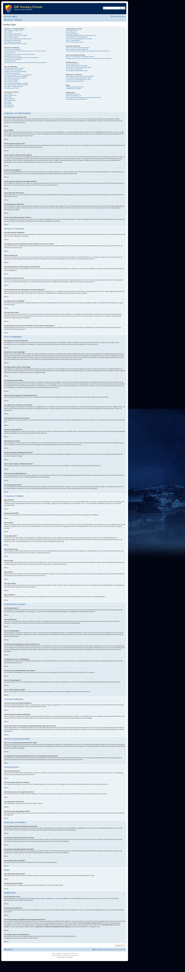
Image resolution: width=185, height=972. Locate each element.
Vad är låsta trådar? (9, 105)
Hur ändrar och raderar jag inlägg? (13, 69)
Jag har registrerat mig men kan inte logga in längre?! (18, 38)
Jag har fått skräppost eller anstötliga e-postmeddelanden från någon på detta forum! (88, 51)
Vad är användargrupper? (72, 33)
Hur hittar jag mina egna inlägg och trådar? (77, 70)
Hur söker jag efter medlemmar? (74, 69)
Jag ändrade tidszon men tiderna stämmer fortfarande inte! (19, 54)
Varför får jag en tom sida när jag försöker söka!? (78, 67)
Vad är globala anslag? (10, 100)
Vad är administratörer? (72, 30)
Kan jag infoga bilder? (9, 98)
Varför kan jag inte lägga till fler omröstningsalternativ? (18, 75)
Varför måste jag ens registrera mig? (13, 30)
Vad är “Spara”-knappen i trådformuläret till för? (16, 84)
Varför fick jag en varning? (11, 81)
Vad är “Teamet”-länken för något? (75, 42)
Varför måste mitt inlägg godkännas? (13, 86)
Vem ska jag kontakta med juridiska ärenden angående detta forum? (83, 97)
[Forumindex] (9, 9)
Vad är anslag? (8, 102)
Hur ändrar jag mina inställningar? (12, 49)
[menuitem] (15, 16)
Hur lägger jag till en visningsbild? (12, 59)
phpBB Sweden (67, 955)
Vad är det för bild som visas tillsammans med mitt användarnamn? (21, 57)
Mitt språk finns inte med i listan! (12, 56)
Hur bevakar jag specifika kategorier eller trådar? (78, 78)
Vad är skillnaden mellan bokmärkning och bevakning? (80, 76)
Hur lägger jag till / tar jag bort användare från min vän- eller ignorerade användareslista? (89, 58)
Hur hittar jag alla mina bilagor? (74, 88)
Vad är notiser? (8, 103)
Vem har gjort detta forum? (73, 94)
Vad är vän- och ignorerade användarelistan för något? (80, 56)
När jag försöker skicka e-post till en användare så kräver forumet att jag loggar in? (25, 62)
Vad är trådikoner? (9, 107)
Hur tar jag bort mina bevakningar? (75, 81)
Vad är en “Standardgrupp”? (73, 40)
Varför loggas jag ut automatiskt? (12, 42)
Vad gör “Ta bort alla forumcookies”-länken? (15, 43)
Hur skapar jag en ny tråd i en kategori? (14, 68)
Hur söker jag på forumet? (72, 64)
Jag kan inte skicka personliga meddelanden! (77, 47)
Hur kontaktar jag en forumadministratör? (76, 99)
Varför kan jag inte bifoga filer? (12, 79)
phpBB (58, 953)
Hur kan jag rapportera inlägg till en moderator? (16, 83)
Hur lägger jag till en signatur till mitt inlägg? (15, 71)
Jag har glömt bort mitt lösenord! (12, 40)
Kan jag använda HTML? (10, 95)
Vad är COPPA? (8, 32)
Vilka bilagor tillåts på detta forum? (74, 87)
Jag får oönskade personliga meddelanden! (77, 49)
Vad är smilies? (8, 97)
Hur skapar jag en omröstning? (12, 73)
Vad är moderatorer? (71, 32)
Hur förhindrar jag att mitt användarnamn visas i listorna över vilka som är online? (25, 51)
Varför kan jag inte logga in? (11, 37)
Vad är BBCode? (8, 93)
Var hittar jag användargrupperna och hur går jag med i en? (81, 35)
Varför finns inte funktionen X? (73, 95)
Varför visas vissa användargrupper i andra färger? (79, 38)
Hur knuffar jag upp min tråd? (11, 88)
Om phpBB (19, 900)
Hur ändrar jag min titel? (10, 61)
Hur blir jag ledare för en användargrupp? (76, 37)
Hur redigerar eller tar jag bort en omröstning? (16, 76)
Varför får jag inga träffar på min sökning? (76, 65)
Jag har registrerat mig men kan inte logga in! (15, 35)
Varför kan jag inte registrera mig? (13, 33)
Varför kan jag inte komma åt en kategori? (15, 78)
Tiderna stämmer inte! (9, 52)
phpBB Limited (50, 898)
